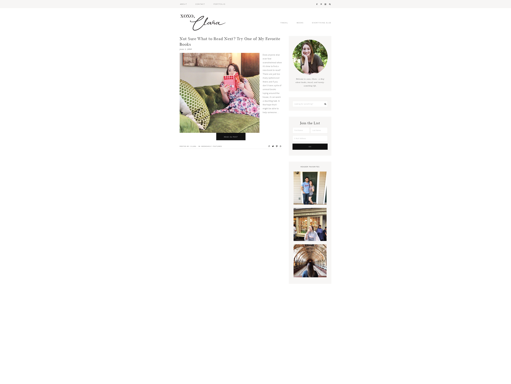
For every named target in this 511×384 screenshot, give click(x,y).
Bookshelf (206, 146)
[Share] (268, 146)
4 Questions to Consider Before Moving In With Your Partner (310, 196)
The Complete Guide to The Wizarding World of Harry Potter (310, 232)
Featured (217, 146)
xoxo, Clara (203, 22)
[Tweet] (272, 146)
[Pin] (276, 146)
